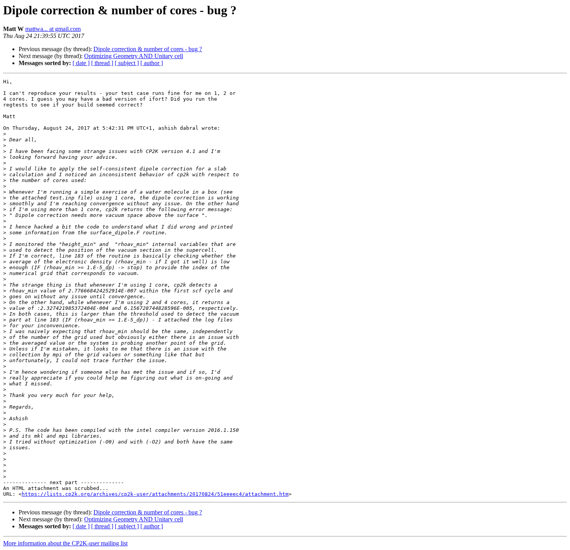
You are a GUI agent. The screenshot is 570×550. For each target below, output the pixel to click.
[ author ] (151, 63)
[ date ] (81, 63)
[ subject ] (127, 63)
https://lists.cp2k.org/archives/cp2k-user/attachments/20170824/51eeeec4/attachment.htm (155, 494)
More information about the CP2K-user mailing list (65, 543)
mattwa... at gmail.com (53, 29)
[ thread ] (102, 63)
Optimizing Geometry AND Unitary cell (133, 56)
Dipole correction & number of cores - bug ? (147, 49)
